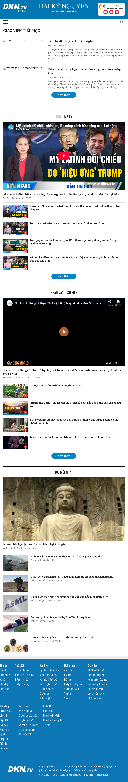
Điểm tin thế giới (38, 580)
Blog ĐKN (4, 739)
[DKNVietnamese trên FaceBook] (104, 6)
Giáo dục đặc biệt (96, 675)
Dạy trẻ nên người (96, 693)
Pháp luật (4, 684)
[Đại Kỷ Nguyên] (15, 6)
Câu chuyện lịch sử (48, 684)
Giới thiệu (44, 774)
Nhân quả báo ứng (11, 548)
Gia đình (4, 715)
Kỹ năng (3, 734)
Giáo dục (93, 665)
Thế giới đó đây (22, 684)
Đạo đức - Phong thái (49, 670)
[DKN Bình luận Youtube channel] (111, 12)
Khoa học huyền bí (51, 715)
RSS (55, 774)
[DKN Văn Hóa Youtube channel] (117, 12)
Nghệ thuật (45, 698)
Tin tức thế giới (22, 670)
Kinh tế (3, 670)
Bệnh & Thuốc (25, 711)
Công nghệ (48, 711)
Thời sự (34, 621)
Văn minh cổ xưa (72, 689)
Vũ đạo (67, 698)
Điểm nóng (5, 675)
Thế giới (19, 665)
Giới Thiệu (22, 11)
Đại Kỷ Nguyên (106, 766)
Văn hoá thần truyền (49, 679)
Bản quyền (102, 774)
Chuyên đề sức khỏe (28, 715)
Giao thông (5, 689)
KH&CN (47, 706)
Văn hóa (52, 77)
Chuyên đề (44, 693)
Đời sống (52, 46)
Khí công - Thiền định (28, 725)
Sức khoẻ (35, 560)
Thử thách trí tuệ (96, 670)
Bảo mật (88, 774)
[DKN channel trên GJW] (115, 6)
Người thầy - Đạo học (97, 679)
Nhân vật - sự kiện (11, 378)
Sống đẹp (4, 725)
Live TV (67, 116)
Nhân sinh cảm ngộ (49, 675)
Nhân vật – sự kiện (64, 292)
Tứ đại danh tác (47, 689)
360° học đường (95, 698)
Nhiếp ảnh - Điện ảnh (73, 684)
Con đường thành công (98, 684)
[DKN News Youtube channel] (106, 12)
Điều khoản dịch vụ (70, 774)
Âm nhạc (68, 670)
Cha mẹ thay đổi (95, 689)
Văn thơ (67, 693)
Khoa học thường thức (53, 720)
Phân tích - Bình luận (25, 675)
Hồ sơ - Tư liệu (21, 679)
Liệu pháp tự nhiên (39, 641)
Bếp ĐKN (4, 720)
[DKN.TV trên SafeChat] (100, 6)
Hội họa (67, 675)
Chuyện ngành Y (26, 720)
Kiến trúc (68, 679)
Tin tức (46, 725)
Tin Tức (6, 198)
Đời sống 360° (7, 711)
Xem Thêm (64, 94)
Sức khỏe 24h (25, 734)
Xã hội (3, 679)
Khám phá (4, 730)
